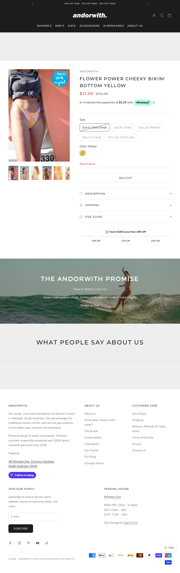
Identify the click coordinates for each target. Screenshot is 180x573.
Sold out (125, 178)
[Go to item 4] (47, 173)
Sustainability (93, 437)
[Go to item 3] (36, 173)
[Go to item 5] (58, 173)
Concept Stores (94, 463)
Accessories (89, 25)
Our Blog (90, 457)
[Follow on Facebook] (10, 543)
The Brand (91, 431)
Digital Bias (130, 523)
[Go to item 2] (25, 173)
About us (90, 414)
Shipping (137, 420)
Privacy (136, 444)
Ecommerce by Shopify (60, 559)
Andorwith (89, 71)
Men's (59, 25)
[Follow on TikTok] (47, 543)
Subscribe (21, 528)
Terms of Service (142, 437)
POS (36, 559)
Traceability (91, 444)
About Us (135, 25)
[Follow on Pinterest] (28, 543)
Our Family (91, 450)
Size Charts (139, 414)
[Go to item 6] (70, 173)
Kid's (72, 25)
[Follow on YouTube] (37, 543)
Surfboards (113, 25)
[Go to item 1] (13, 173)
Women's (44, 25)
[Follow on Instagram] (19, 543)
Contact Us (139, 450)
